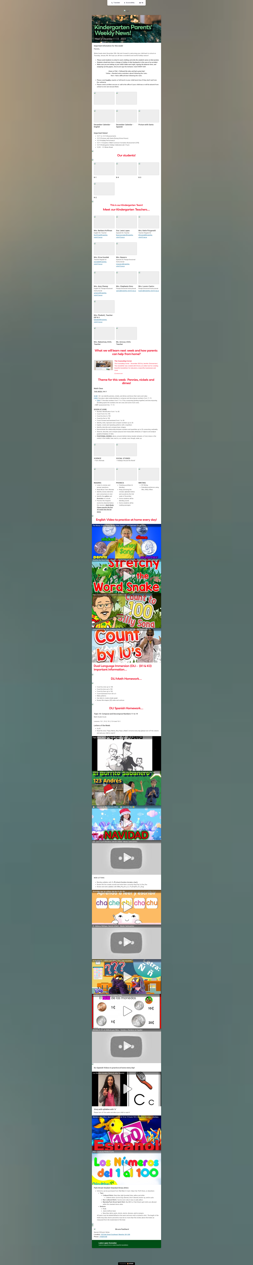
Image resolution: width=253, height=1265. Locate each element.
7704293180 (103, 1237)
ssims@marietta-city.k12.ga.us (126, 291)
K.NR (95, 396)
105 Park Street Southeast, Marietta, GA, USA (115, 1234)
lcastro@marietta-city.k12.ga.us (148, 291)
